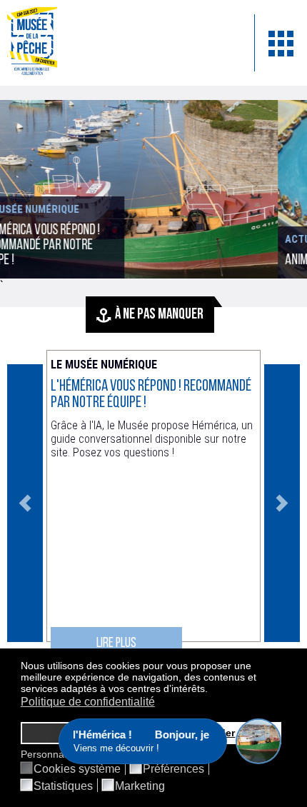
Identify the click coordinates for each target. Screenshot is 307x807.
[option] (153, 503)
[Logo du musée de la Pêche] (120, 43)
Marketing (140, 786)
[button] (212, 690)
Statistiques (63, 786)
